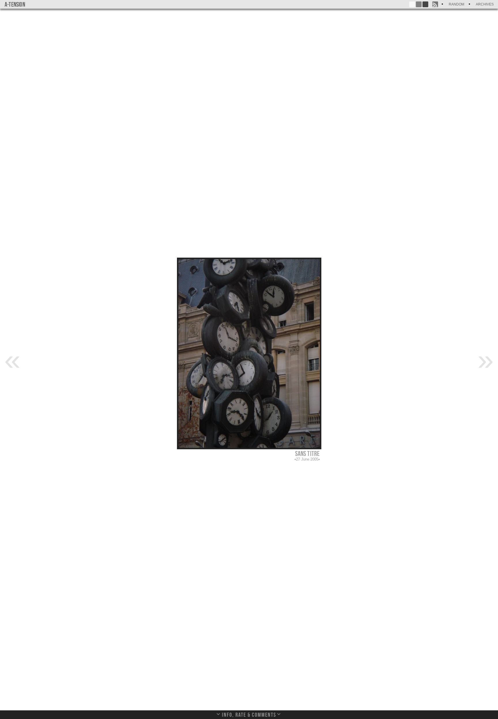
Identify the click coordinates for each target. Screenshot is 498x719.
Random (456, 4)
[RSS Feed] (435, 4)
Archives (485, 4)
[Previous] (12, 359)
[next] (485, 359)
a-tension (15, 4)
